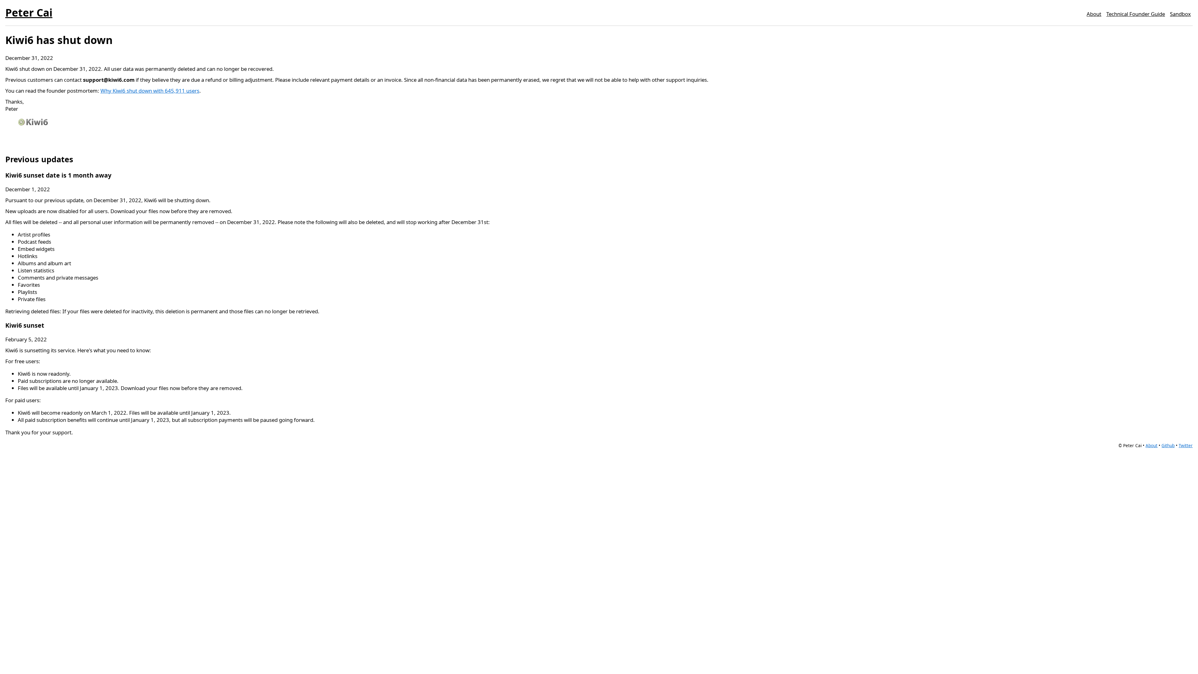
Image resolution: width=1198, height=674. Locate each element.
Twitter (1186, 445)
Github (1168, 445)
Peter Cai (28, 12)
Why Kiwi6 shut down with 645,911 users (149, 90)
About (1094, 13)
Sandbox (1180, 13)
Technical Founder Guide (1135, 13)
